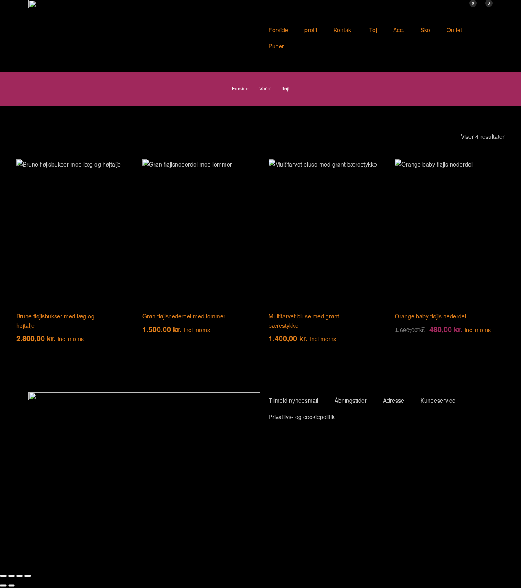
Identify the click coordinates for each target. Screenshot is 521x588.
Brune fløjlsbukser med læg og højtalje (55, 320)
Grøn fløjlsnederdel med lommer (183, 316)
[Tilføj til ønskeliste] (114, 171)
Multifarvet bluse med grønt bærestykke (304, 320)
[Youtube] (292, 443)
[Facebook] (270, 443)
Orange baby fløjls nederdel (430, 316)
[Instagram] (314, 443)
